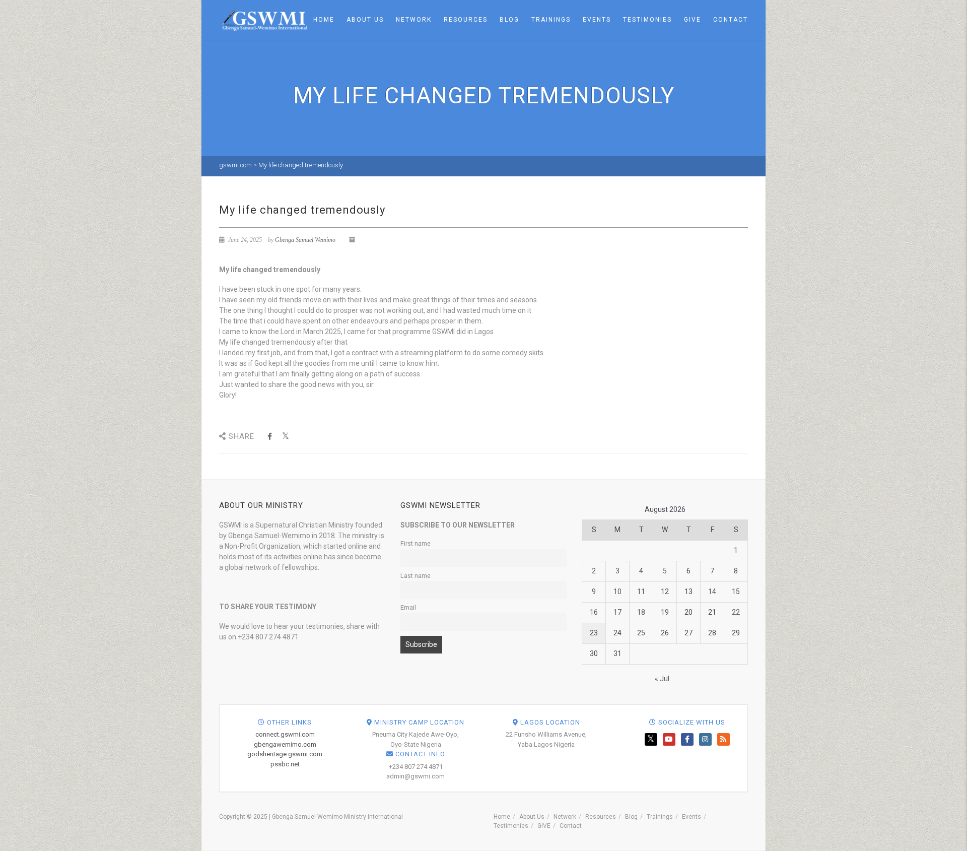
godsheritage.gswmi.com (284, 754)
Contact (730, 19)
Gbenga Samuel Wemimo (305, 239)
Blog (509, 19)
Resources (466, 19)
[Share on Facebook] (269, 436)
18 (641, 612)
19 (665, 612)
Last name (415, 575)
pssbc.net (285, 764)
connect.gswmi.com (285, 734)
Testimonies (647, 19)
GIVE (692, 19)
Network (414, 19)
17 (617, 612)
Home (323, 19)
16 (594, 612)
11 (641, 591)
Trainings (551, 19)
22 (736, 612)
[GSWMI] (263, 19)
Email (408, 607)
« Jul (662, 679)
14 (712, 591)
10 (617, 591)
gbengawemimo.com (285, 744)
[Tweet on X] (285, 436)
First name (415, 543)
